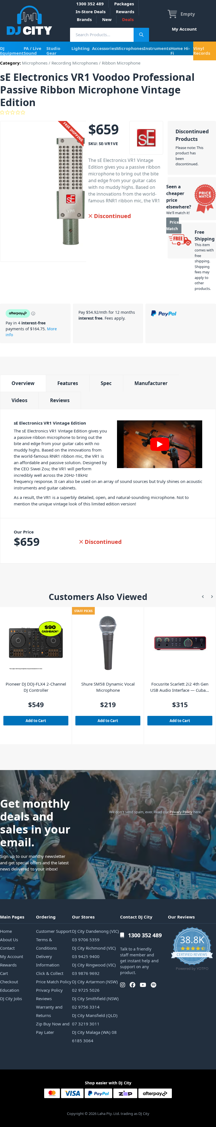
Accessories (104, 48)
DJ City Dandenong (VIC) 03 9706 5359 (95, 935)
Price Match (172, 225)
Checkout (9, 981)
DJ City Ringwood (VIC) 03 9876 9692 (94, 969)
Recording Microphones (74, 63)
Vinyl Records (201, 50)
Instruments (157, 48)
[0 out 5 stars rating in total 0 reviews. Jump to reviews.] (108, 112)
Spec (106, 383)
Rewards (125, 11)
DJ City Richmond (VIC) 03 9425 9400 (94, 952)
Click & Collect (49, 973)
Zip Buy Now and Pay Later (52, 1028)
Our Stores (83, 917)
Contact (7, 948)
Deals (128, 19)
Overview (23, 383)
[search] (102, 35)
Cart (4, 973)
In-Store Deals (90, 11)
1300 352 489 (90, 3)
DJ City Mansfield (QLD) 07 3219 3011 (95, 1020)
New (107, 19)
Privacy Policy (181, 811)
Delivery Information (47, 961)
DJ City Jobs (11, 998)
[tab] (23, 383)
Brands (84, 19)
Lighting (80, 48)
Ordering (46, 917)
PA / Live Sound (32, 50)
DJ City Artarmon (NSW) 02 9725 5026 (95, 986)
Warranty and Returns (49, 1011)
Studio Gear (53, 50)
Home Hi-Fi (180, 50)
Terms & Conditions (46, 944)
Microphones (130, 48)
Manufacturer (151, 383)
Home (6, 931)
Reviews (59, 400)
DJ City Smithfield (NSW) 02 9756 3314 (95, 1003)
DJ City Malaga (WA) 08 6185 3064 (94, 1036)
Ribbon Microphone (121, 63)
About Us (9, 939)
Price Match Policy (53, 981)
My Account (184, 29)
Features (67, 383)
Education (9, 990)
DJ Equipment (12, 50)
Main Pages (12, 917)
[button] (203, 597)
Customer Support (53, 931)
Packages (124, 3)
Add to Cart (36, 720)
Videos (19, 400)
